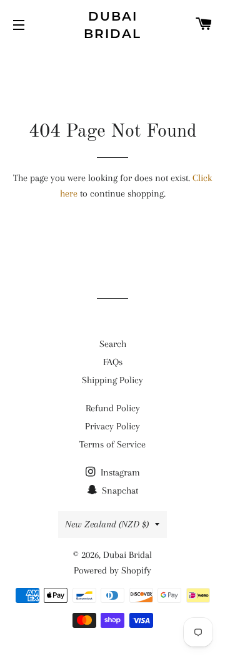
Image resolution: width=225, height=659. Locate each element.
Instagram (119, 472)
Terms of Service (112, 444)
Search (112, 343)
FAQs (112, 362)
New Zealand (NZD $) (107, 524)
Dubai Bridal (112, 25)
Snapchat (118, 490)
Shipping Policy (112, 380)
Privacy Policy (112, 426)
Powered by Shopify (112, 570)
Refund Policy (113, 408)
